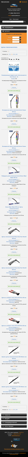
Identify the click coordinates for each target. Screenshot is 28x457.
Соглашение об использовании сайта (18, 454)
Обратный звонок (5, 1)
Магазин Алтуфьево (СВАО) (14, 9)
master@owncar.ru (15, 15)
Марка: (10, 37)
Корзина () (24, 1)
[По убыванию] (9, 59)
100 (16, 54)
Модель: (9, 39)
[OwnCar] (14, 5)
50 (14, 54)
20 (11, 54)
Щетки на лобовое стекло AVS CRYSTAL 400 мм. (14, 297)
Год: (11, 42)
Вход (11, 19)
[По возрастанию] (11, 59)
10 (9, 54)
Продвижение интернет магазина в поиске (14, 449)
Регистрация (16, 19)
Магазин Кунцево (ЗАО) (14, 10)
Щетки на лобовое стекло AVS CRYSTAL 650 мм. (14, 325)
